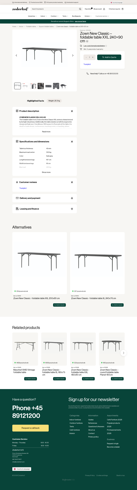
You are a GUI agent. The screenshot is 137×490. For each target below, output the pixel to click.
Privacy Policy (90, 475)
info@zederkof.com (18, 462)
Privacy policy (93, 437)
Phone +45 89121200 (27, 412)
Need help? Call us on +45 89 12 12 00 (104, 74)
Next (72, 55)
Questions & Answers (96, 427)
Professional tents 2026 (114, 431)
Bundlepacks (76, 16)
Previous (16, 55)
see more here (80, 21)
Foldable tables (31, 26)
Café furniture (75, 430)
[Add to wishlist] (87, 41)
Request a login (112, 444)
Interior (87, 16)
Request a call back (30, 428)
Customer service (101, 16)
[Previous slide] (13, 270)
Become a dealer (113, 447)
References (92, 423)
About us (91, 430)
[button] (116, 2)
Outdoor (54, 16)
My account (98, 9)
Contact (91, 433)
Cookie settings (102, 475)
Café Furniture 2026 (114, 420)
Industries (31, 16)
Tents (64, 16)
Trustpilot (23, 188)
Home (14, 26)
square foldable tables (46, 26)
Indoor (43, 16)
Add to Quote (110, 57)
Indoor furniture (75, 420)
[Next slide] (123, 270)
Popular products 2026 (113, 425)
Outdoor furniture (76, 423)
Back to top (121, 475)
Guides (91, 420)
